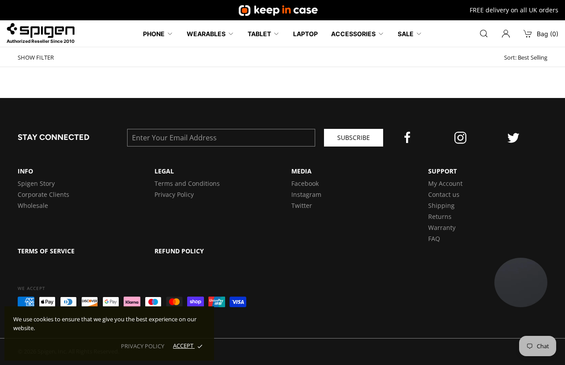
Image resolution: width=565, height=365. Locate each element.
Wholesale (33, 205)
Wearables (206, 34)
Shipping (441, 205)
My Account (445, 183)
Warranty (442, 227)
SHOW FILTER (36, 57)
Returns (440, 216)
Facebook (305, 183)
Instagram (306, 194)
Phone (154, 34)
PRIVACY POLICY (142, 346)
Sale (406, 34)
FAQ (434, 238)
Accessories (353, 34)
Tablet (259, 34)
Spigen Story (36, 183)
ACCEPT (184, 346)
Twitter (301, 205)
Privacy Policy (174, 194)
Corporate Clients (43, 194)
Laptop (305, 34)
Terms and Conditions (187, 183)
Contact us (444, 194)
